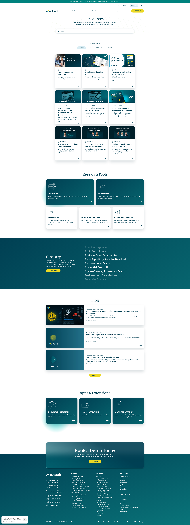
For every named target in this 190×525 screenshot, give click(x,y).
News (121, 509)
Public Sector (100, 514)
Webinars (123, 480)
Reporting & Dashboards (79, 495)
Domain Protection (77, 481)
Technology (100, 510)
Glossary (122, 488)
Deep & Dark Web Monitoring (80, 486)
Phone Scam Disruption (79, 488)
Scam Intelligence (77, 500)
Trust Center (123, 511)
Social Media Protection (78, 482)
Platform (74, 474)
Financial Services (102, 502)
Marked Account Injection (79, 507)
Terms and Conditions (124, 522)
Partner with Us (124, 506)
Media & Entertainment (103, 508)
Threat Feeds (75, 497)
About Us (122, 502)
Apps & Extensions (125, 476)
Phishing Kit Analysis (78, 499)
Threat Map (123, 489)
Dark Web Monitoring (103, 490)
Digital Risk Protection (103, 479)
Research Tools (124, 486)
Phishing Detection (102, 481)
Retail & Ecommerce (102, 506)
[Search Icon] (95, 31)
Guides (122, 478)
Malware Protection (102, 482)
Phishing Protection (77, 479)
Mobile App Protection (78, 484)
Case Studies (123, 482)
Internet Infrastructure (103, 504)
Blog (121, 484)
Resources (124, 474)
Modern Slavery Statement (106, 522)
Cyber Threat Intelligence (104, 494)
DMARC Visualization (78, 505)
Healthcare (100, 512)
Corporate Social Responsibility (129, 507)
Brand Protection (101, 484)
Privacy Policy (138, 522)
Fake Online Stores (102, 486)
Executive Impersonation (104, 488)
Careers (122, 504)
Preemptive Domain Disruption (81, 490)
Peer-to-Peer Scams (102, 492)
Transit (99, 516)
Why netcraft (125, 494)
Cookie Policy (11, 521)
